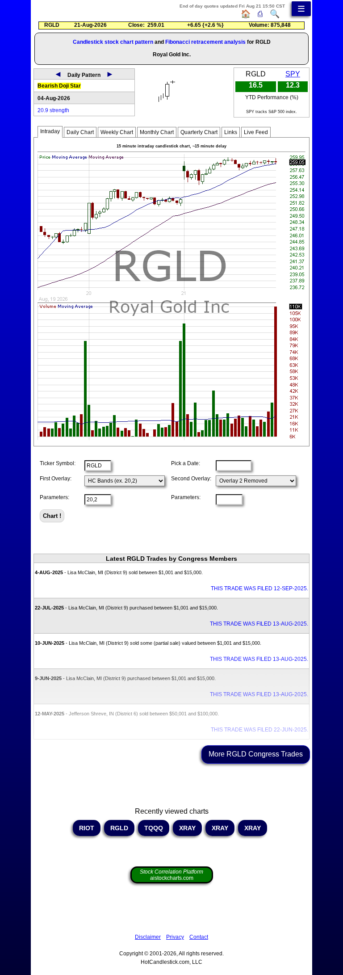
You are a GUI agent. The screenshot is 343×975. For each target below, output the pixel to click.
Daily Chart (80, 132)
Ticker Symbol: (57, 463)
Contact (198, 937)
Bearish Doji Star (59, 86)
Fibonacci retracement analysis (205, 42)
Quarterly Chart (199, 132)
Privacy (175, 937)
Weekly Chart (116, 132)
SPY (292, 74)
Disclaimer (148, 937)
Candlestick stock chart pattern (113, 42)
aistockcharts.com (171, 875)
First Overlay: (55, 478)
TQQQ (153, 828)
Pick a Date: (185, 463)
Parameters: (54, 497)
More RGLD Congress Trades (256, 754)
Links (230, 132)
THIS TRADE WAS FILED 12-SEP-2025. (259, 588)
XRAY (187, 828)
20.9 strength (53, 110)
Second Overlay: (191, 478)
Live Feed (256, 132)
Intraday (50, 131)
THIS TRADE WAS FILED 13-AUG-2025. (259, 624)
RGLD (119, 828)
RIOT (86, 828)
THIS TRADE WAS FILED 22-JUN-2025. (259, 730)
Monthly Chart (157, 132)
